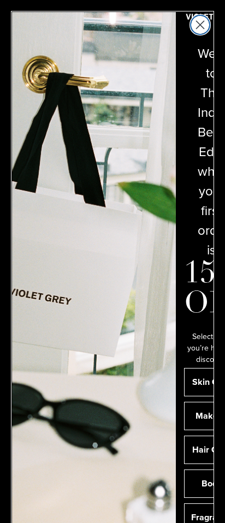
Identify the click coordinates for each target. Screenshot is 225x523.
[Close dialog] (200, 24)
